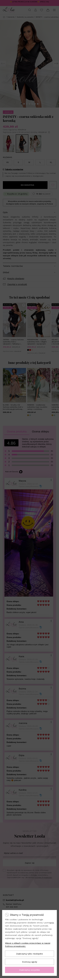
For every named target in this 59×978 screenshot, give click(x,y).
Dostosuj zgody (29, 962)
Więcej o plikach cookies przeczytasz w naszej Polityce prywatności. (27, 944)
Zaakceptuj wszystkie (29, 970)
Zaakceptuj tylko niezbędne (29, 954)
